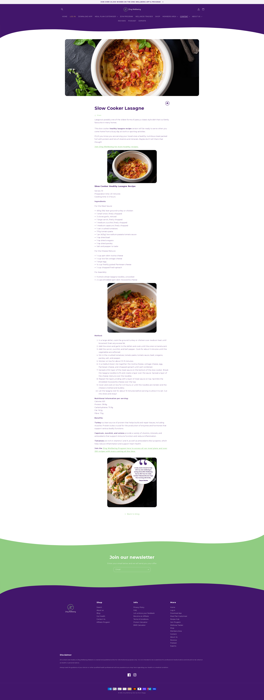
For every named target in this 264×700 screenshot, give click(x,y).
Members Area (176, 631)
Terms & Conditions (140, 619)
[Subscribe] (148, 569)
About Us (173, 637)
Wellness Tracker (176, 625)
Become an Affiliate (141, 616)
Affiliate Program (103, 622)
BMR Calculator (139, 625)
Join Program (175, 622)
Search (99, 607)
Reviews (173, 640)
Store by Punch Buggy (139, 692)
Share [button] (99, 115)
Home (172, 607)
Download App (176, 613)
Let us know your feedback (144, 613)
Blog (98, 613)
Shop (172, 628)
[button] (62, 9)
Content (173, 634)
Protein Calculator (140, 622)
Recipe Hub (174, 619)
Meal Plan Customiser (178, 616)
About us (100, 610)
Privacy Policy (138, 607)
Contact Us (101, 619)
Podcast (173, 643)
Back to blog (133, 514)
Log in (172, 610)
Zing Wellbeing (127, 692)
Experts (173, 646)
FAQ (135, 610)
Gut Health (101, 616)
